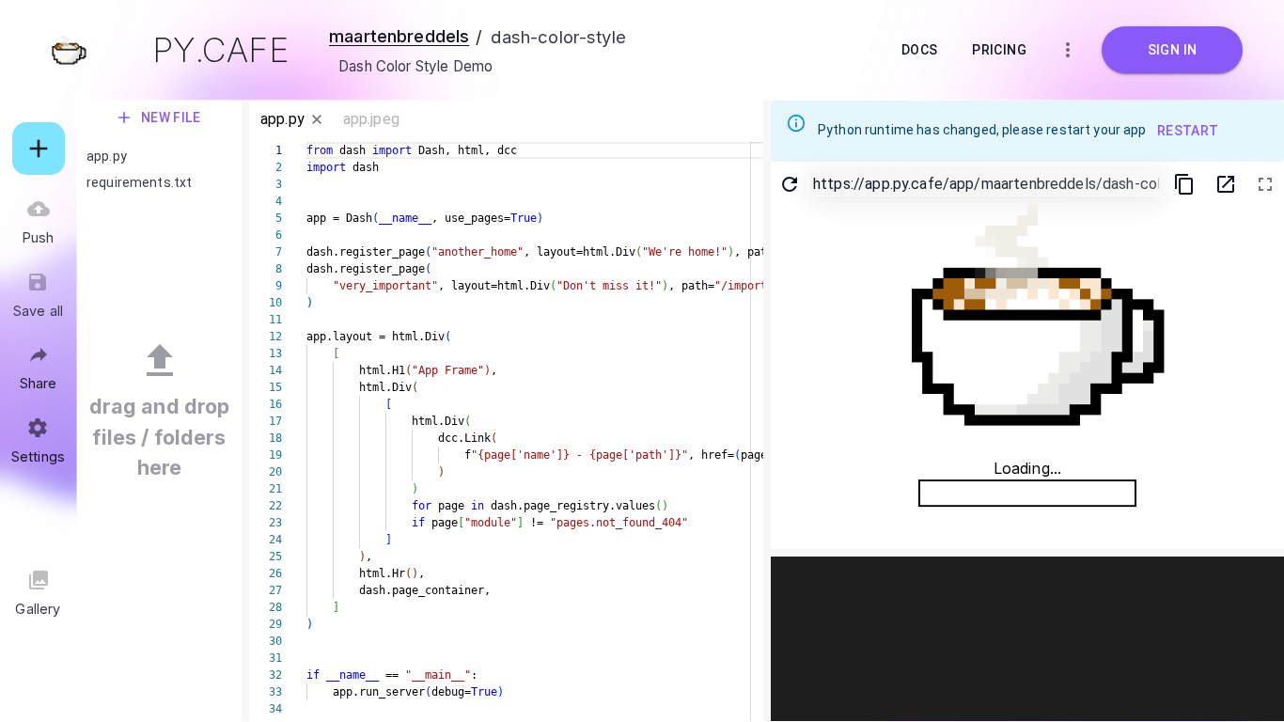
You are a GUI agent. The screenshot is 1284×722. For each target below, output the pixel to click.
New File (171, 117)
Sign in (1173, 49)
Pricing (999, 49)
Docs (919, 49)
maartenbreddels (399, 35)
